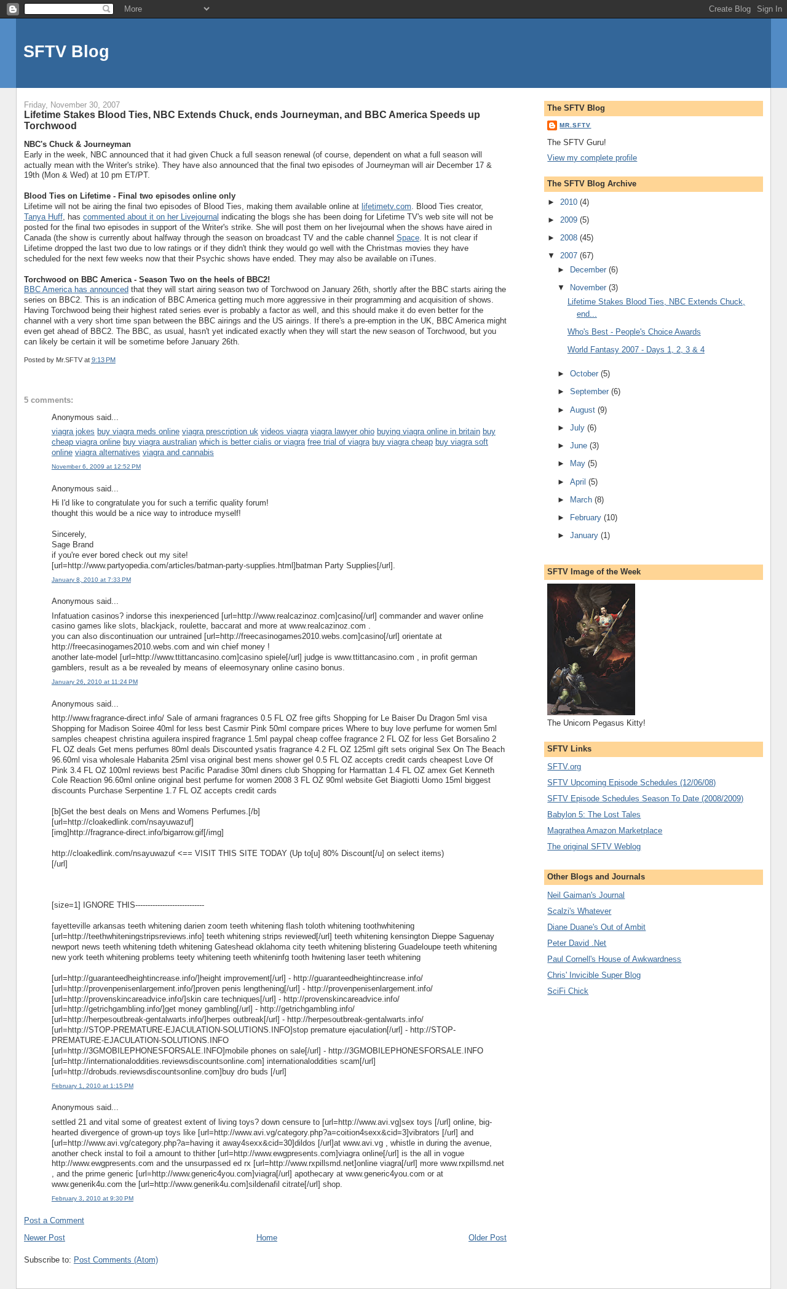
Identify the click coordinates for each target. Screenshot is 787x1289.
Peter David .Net (576, 943)
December (589, 269)
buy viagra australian (160, 441)
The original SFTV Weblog (594, 846)
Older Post (488, 1237)
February (587, 517)
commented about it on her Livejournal (151, 216)
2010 (570, 202)
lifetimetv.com (386, 206)
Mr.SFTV (575, 125)
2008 (570, 237)
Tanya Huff (43, 216)
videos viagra (284, 431)
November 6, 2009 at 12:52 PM (96, 466)
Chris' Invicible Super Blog (594, 975)
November (589, 287)
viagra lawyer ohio (342, 431)
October (585, 373)
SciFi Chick (567, 991)
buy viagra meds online (138, 431)
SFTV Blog (66, 51)
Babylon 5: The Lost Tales (594, 814)
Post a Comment (54, 1220)
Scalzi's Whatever (579, 911)
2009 (570, 219)
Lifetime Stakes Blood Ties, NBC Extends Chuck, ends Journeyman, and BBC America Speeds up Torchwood (252, 120)
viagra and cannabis (178, 452)
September (590, 391)
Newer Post (44, 1237)
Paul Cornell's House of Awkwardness (614, 959)
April (579, 481)
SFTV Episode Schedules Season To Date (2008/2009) (645, 798)
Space (408, 237)
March (582, 499)
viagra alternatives (107, 452)
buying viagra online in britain (428, 431)
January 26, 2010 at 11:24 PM (95, 681)
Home (266, 1237)
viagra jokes (73, 431)
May (579, 463)
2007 (570, 255)
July (578, 427)
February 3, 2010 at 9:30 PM (92, 1198)
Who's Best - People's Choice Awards (634, 331)
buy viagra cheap (402, 441)
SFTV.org (564, 766)
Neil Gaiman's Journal (586, 895)
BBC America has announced (76, 289)
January (585, 535)
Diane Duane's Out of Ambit (596, 927)
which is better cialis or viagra (252, 441)
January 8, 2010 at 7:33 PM (91, 579)
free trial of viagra (338, 441)
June (580, 445)
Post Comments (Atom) (116, 1259)
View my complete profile (592, 157)
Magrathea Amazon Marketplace (604, 830)
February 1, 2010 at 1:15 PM (92, 1085)
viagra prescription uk (220, 431)
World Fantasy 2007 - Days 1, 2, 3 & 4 (636, 349)
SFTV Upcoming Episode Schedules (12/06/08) (631, 782)
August (584, 409)
